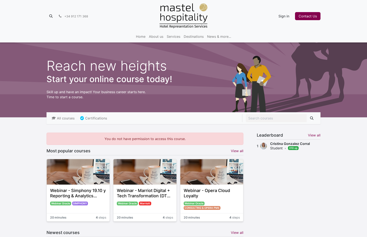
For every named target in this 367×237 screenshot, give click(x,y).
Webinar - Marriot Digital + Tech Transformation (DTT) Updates (144, 193)
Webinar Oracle (60, 203)
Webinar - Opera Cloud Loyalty (207, 193)
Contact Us (308, 16)
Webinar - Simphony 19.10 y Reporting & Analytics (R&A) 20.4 (78, 193)
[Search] (311, 118)
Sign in (283, 16)
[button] (51, 16)
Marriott (145, 203)
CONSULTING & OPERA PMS (202, 207)
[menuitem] (140, 36)
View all (314, 135)
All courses (66, 118)
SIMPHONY (80, 203)
